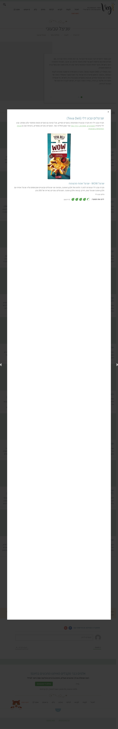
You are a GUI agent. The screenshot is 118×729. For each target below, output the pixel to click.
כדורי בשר (74, 125)
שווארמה (82, 125)
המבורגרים (91, 125)
